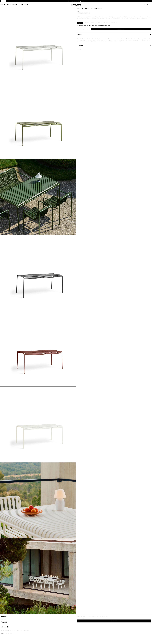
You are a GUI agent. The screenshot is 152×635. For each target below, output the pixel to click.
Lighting (8, 4)
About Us (2, 630)
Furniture (2, 4)
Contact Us (7, 630)
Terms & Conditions (26, 630)
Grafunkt (5, 633)
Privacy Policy (19, 630)
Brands (25, 4)
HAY (91, 8)
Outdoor (20, 4)
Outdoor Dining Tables (85, 8)
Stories (15, 630)
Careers (11, 630)
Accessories (14, 4)
